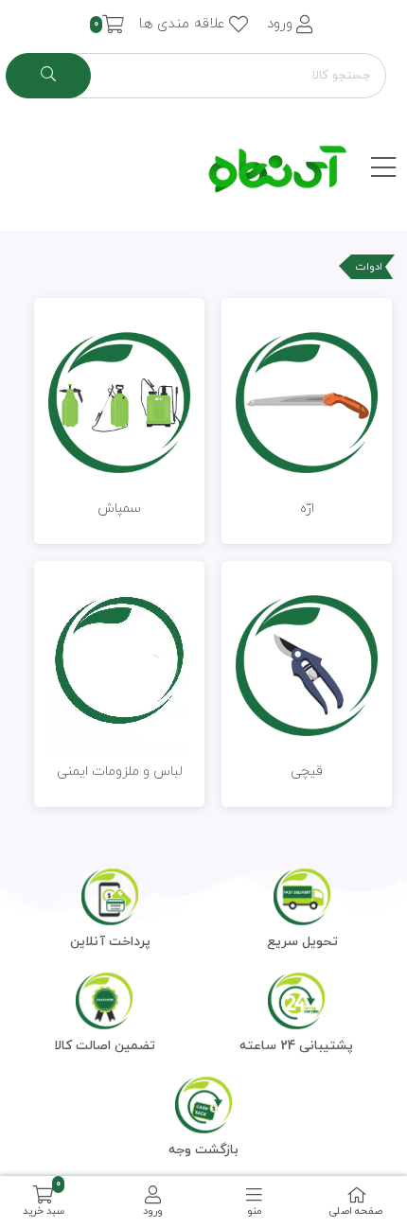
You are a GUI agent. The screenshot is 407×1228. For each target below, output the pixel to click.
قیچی (307, 772)
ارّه (307, 509)
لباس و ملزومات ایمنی (120, 772)
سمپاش (119, 509)
